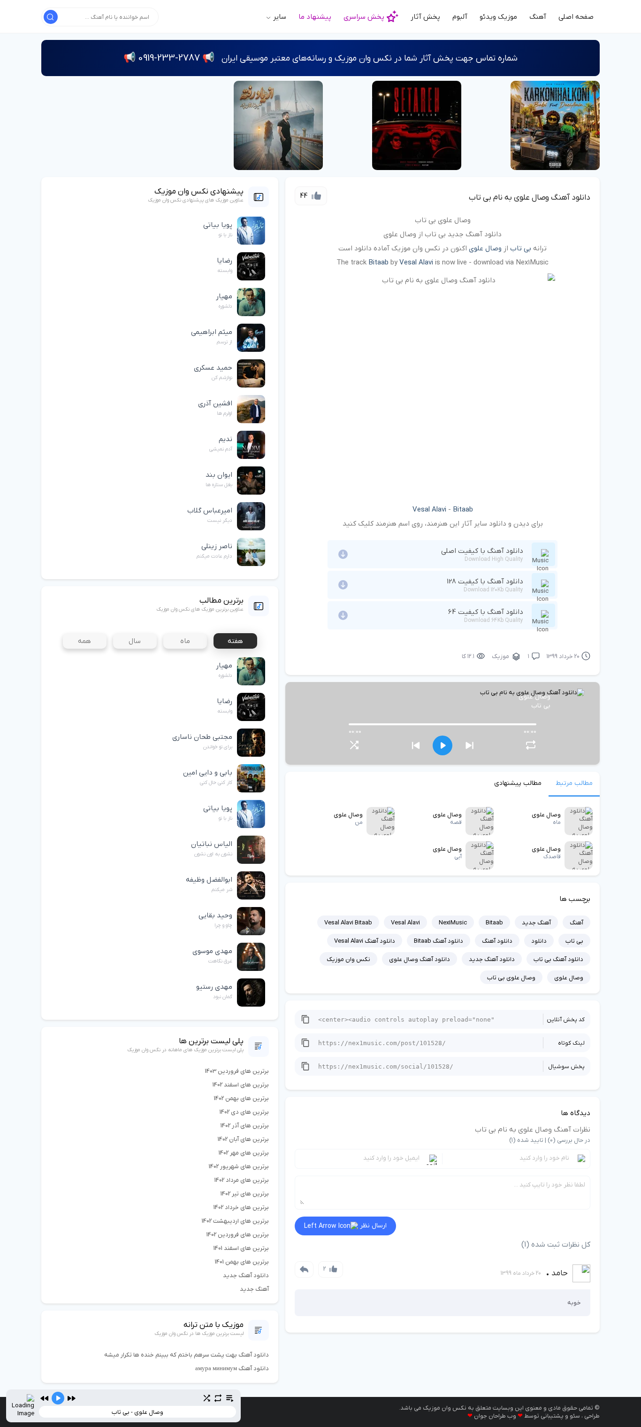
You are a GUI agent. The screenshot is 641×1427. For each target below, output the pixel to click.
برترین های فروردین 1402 (237, 1235)
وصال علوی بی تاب (511, 978)
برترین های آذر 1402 (245, 1126)
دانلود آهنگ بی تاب (558, 959)
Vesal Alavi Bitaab (348, 923)
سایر (278, 17)
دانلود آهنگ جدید (492, 959)
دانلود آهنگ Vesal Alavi (364, 941)
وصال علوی (485, 248)
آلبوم (459, 17)
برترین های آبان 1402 (243, 1139)
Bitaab (378, 262)
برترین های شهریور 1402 (239, 1167)
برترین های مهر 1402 (244, 1153)
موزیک (500, 656)
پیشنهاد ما (314, 17)
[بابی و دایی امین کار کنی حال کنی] (555, 125)
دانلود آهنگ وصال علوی (419, 959)
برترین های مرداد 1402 (241, 1180)
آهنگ (537, 17)
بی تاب (520, 248)
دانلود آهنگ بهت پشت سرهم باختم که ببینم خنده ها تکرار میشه (186, 1355)
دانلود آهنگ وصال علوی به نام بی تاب (529, 198)
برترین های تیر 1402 (245, 1194)
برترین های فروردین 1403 (237, 1071)
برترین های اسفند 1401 (241, 1248)
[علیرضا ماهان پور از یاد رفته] (278, 125)
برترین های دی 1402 (244, 1112)
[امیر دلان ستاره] (416, 125)
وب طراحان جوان (495, 1416)
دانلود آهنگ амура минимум (232, 1369)
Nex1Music (453, 923)
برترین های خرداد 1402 (241, 1207)
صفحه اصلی (576, 17)
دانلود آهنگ (497, 941)
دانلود (539, 941)
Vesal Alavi (416, 262)
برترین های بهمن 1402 (241, 1098)
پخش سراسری (363, 17)
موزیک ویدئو (498, 17)
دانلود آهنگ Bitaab (438, 941)
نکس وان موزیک (348, 959)
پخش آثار (425, 17)
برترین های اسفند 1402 (241, 1085)
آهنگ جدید (536, 923)
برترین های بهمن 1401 (242, 1262)
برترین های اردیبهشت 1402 (235, 1221)
